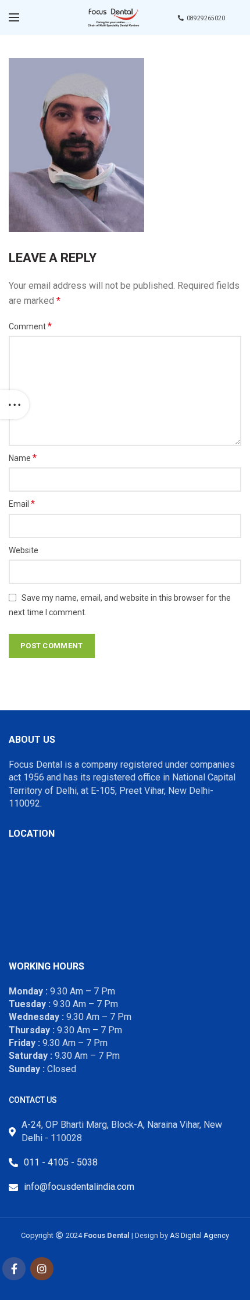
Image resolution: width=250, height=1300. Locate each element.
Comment (30, 326)
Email (22, 503)
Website (23, 550)
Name (23, 457)
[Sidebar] (14, 404)
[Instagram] (41, 1268)
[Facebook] (14, 1268)
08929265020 (206, 18)
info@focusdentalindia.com (79, 1186)
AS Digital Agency (199, 1235)
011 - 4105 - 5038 (61, 1162)
